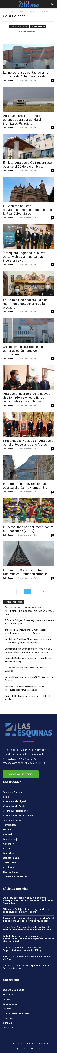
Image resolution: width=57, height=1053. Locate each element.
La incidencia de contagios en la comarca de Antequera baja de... (25, 74)
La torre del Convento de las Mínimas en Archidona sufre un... (26, 572)
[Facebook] (18, 1049)
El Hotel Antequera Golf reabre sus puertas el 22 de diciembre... (27, 164)
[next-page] (43, 591)
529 (19, 591)
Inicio (5, 11)
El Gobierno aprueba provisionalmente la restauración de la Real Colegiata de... (28, 209)
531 (36, 591)
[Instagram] (25, 1049)
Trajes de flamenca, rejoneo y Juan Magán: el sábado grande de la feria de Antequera (26, 631)
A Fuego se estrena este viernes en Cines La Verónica (26, 669)
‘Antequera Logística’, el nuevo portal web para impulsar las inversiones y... (24, 256)
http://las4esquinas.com (28, 31)
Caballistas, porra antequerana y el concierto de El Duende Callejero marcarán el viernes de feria (28, 650)
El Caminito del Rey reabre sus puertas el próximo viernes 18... (25, 485)
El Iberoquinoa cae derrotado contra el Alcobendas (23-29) (28, 529)
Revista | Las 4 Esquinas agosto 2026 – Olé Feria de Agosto (29, 679)
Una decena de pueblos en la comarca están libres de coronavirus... (23, 350)
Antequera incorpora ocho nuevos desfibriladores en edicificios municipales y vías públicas (26, 397)
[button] (5, 4)
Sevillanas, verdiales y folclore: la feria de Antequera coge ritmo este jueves (24, 688)
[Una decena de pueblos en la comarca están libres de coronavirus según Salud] (28, 330)
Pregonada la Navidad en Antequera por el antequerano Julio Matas (28, 442)
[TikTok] (32, 1049)
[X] (39, 1049)
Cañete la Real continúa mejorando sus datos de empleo (28, 698)
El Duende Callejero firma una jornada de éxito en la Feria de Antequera (29, 622)
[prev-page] (12, 591)
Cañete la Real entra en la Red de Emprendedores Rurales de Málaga (28, 660)
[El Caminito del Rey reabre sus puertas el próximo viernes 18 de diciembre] (28, 467)
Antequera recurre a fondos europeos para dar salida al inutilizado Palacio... (22, 119)
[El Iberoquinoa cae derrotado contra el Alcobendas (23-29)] (28, 510)
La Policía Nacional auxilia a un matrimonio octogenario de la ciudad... (25, 303)
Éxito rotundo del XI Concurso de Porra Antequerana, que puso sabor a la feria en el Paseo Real (29, 610)
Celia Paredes (9, 80)
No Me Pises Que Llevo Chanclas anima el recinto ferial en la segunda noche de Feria (28, 641)
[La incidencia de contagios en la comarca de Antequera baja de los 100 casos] (28, 56)
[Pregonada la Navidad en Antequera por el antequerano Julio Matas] (28, 424)
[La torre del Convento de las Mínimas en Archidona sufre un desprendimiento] (28, 553)
